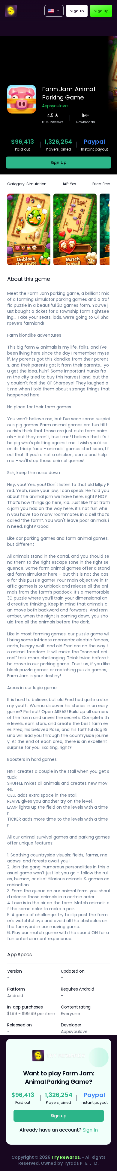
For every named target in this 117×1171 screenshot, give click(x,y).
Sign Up (101, 11)
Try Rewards (65, 1157)
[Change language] (54, 11)
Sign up (59, 1116)
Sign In (77, 11)
